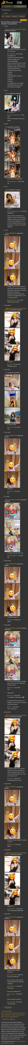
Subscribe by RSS (6, 1011)
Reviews (15, 16)
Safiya (7, 189)
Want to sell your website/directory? (10, 1016)
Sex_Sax (11, 427)
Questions (22, 16)
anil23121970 (12, 300)
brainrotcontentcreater (14, 115)
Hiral (6, 127)
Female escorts (6, 9)
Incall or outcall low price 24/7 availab (15, 29)
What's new (20, 6)
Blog (10, 1013)
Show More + (8, 1007)
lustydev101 (12, 908)
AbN (10, 707)
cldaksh (11, 619)
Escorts (7, 6)
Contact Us (11, 1043)
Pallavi (7, 93)
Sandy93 (11, 844)
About (7, 1013)
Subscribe (24, 20)
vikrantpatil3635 (13, 555)
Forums (3, 1013)
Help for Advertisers (6, 1015)
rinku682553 (12, 53)
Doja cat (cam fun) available (13, 499)
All (2, 16)
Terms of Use (17, 1041)
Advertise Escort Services (18, 1013)
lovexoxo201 (12, 986)
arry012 (11, 364)
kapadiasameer (12, 181)
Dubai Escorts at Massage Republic (6, 2)
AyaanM (11, 687)
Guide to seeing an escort (18, 1015)
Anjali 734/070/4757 (10, 233)
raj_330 (11, 695)
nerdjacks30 (12, 1001)
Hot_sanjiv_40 (12, 974)
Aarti (6, 372)
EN (18, 2)
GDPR (6, 1043)
